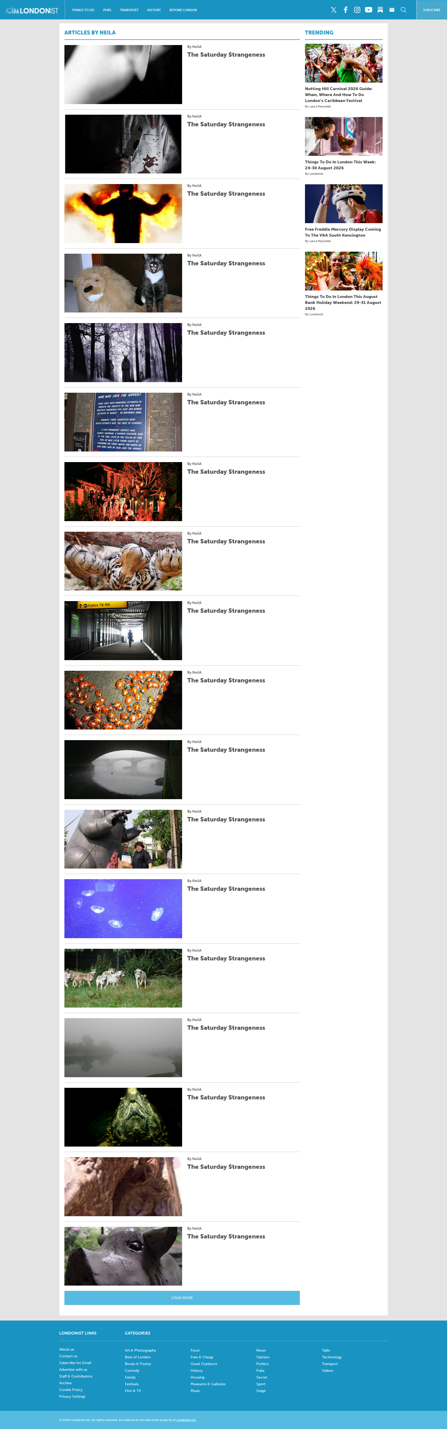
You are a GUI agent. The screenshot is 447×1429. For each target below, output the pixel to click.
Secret (261, 1377)
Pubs (107, 10)
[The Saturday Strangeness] (123, 74)
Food (195, 1350)
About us (66, 1349)
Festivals (132, 1384)
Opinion (263, 1357)
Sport (260, 1384)
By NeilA (194, 47)
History (154, 10)
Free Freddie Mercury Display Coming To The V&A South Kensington (343, 232)
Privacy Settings (72, 1396)
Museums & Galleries (208, 1384)
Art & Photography (140, 1350)
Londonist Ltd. (186, 1420)
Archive (65, 1383)
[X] (334, 10)
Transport (129, 10)
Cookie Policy (71, 1390)
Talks (326, 1350)
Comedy (132, 1370)
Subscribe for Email (75, 1363)
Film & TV (133, 1391)
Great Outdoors (204, 1364)
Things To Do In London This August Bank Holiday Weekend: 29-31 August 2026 (343, 302)
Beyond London (183, 10)
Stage (261, 1391)
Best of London (138, 1357)
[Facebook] (345, 10)
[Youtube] (368, 10)
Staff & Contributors (75, 1376)
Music (195, 1391)
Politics (262, 1364)
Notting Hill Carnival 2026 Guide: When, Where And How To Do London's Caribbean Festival (339, 94)
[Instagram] (357, 10)
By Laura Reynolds (318, 106)
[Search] (403, 10)
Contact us (68, 1356)
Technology (332, 1357)
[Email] (392, 10)
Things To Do (83, 10)
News (261, 1350)
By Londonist (314, 173)
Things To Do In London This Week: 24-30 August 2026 (340, 164)
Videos (327, 1370)
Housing (197, 1377)
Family (130, 1377)
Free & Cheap (202, 1357)
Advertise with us (73, 1369)
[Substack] (380, 10)
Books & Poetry (138, 1364)
